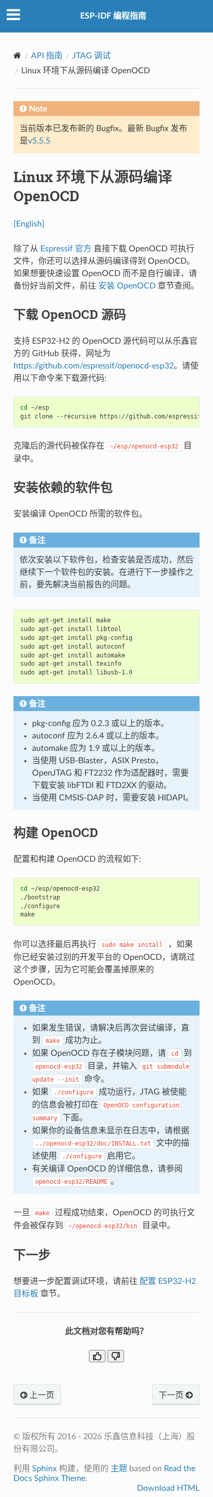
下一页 (172, 1395)
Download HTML (168, 1488)
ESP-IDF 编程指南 (113, 16)
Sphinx (44, 1468)
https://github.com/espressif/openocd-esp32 (93, 366)
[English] (28, 224)
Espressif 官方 (66, 249)
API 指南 (47, 56)
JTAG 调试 (91, 56)
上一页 (40, 1395)
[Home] (17, 55)
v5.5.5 (39, 141)
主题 (119, 1468)
